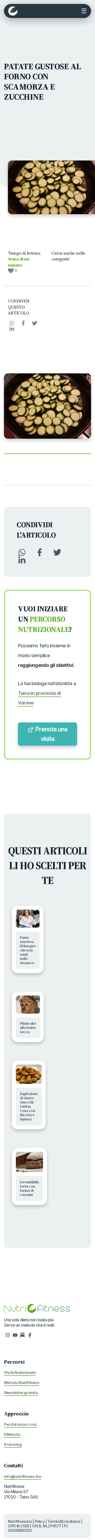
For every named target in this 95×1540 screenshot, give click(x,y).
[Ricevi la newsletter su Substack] (22, 1334)
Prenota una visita (50, 733)
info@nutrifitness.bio (22, 1476)
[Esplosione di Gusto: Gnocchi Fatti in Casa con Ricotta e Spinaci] (29, 1074)
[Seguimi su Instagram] (7, 1334)
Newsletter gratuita (21, 1392)
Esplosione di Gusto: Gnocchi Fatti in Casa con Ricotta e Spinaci (29, 1106)
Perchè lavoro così (20, 1424)
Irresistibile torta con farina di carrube (29, 1188)
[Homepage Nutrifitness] (37, 1308)
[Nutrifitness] (12, 11)
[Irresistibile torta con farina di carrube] (29, 1162)
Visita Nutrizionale (20, 1372)
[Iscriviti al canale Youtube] (15, 1334)
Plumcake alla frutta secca (28, 1027)
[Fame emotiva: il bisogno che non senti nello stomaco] (28, 919)
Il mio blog (13, 1444)
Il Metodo (12, 1434)
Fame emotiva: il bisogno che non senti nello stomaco (28, 950)
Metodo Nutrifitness (21, 1382)
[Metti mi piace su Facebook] (30, 1334)
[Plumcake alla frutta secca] (28, 1005)
